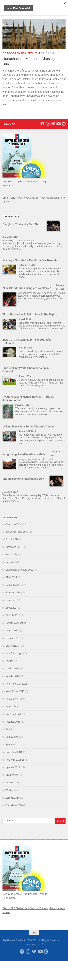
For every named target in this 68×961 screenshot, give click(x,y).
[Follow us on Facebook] (42, 124)
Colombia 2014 (13, 584)
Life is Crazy (12, 645)
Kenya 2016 (11, 630)
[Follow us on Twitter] (53, 124)
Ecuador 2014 (12, 592)
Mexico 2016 (12, 668)
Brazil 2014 (11, 554)
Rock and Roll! (13, 714)
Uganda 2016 (12, 767)
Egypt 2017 (11, 607)
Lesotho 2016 (12, 638)
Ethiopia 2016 (12, 615)
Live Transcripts (14, 653)
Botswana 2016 (13, 546)
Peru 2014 (34, 53)
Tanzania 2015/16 (14, 759)
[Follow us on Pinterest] (64, 124)
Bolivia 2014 (11, 539)
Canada (9, 562)
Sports (9, 744)
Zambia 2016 (12, 797)
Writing (9, 790)
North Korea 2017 (14, 691)
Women (9, 782)
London (9, 660)
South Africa (11, 736)
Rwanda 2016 (12, 721)
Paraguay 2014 (13, 698)
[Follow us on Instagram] (48, 124)
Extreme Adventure (15, 622)
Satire (8, 729)
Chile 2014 (11, 577)
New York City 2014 (16, 683)
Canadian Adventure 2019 (19, 569)
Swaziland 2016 (13, 752)
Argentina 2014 (13, 524)
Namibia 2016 (12, 676)
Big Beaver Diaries (14, 53)
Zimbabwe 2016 (14, 805)
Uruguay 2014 (13, 774)
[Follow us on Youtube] (58, 124)
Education (10, 600)
